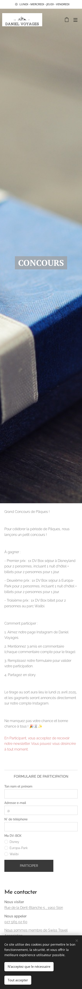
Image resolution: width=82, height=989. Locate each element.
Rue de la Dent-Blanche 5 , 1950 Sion (33, 908)
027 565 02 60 (15, 922)
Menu (75, 19)
